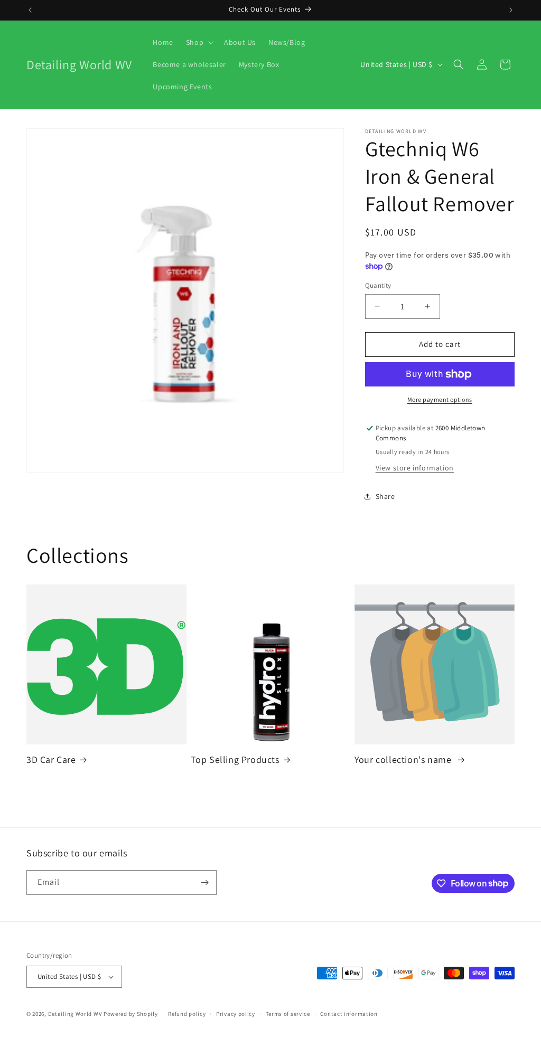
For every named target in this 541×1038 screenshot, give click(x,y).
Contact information (348, 1013)
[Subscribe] (204, 882)
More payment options (439, 399)
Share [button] (385, 496)
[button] (199, 42)
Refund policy (187, 1013)
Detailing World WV (75, 1013)
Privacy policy (235, 1013)
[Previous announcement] (30, 10)
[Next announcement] (511, 10)
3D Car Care (51, 759)
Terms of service (288, 1013)
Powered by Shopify (131, 1013)
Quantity (378, 285)
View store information (415, 468)
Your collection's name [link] (404, 759)
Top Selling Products (235, 759)
